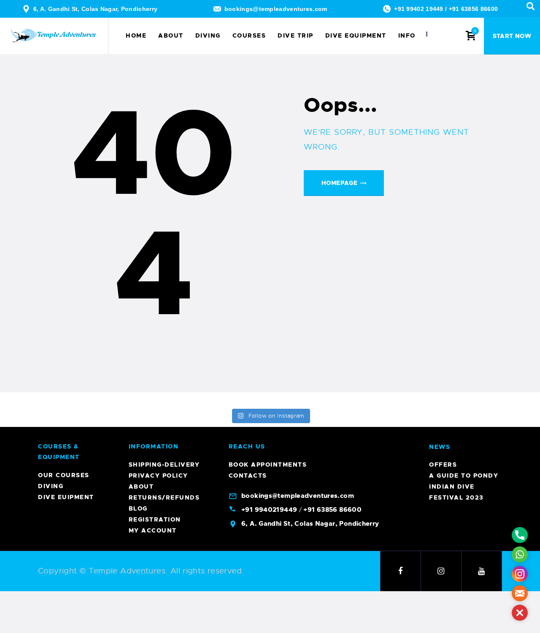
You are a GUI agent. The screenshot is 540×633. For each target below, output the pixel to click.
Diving (50, 486)
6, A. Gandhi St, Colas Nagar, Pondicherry (95, 8)
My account (153, 530)
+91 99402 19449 (418, 8)
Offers (443, 464)
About (141, 486)
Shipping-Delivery (164, 464)
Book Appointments (268, 464)
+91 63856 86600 (473, 8)
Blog (138, 508)
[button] (520, 613)
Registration (155, 519)
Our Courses (63, 475)
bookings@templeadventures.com (275, 8)
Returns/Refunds (164, 497)
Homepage (339, 183)
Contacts (248, 475)
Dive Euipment (66, 497)
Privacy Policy (158, 475)
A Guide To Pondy (463, 475)
